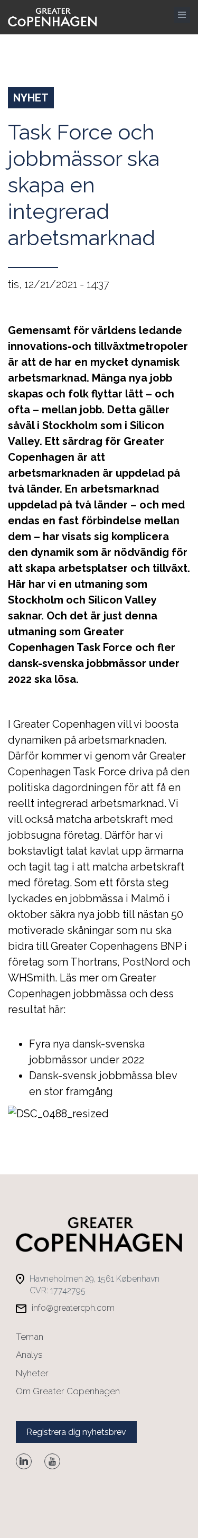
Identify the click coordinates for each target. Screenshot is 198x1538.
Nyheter (32, 1373)
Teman (29, 1336)
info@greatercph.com (73, 1308)
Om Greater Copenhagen (68, 1391)
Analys (29, 1354)
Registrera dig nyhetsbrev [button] (76, 1432)
